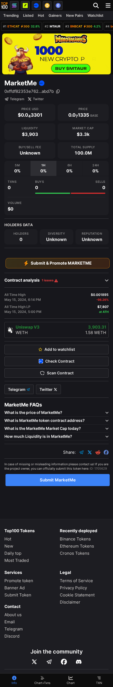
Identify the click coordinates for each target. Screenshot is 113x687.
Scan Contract (60, 373)
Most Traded (16, 560)
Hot (41, 15)
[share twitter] (89, 452)
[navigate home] (4, 5)
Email (9, 621)
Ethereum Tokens (77, 546)
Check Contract (59, 361)
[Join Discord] (79, 662)
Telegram (17, 99)
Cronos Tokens (74, 553)
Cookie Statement (77, 595)
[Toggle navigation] (108, 5)
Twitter (38, 99)
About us (13, 614)
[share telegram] (81, 452)
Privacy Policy (73, 587)
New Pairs (74, 15)
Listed (28, 15)
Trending (11, 15)
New (8, 546)
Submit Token (17, 595)
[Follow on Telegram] (49, 662)
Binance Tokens (75, 539)
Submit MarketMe (58, 480)
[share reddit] (97, 452)
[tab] (17, 168)
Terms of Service (76, 580)
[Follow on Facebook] (64, 662)
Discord (11, 636)
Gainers (55, 15)
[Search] (97, 5)
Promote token (18, 580)
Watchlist (95, 15)
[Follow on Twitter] (34, 662)
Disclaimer (70, 602)
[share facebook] (106, 452)
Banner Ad (14, 587)
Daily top (12, 553)
